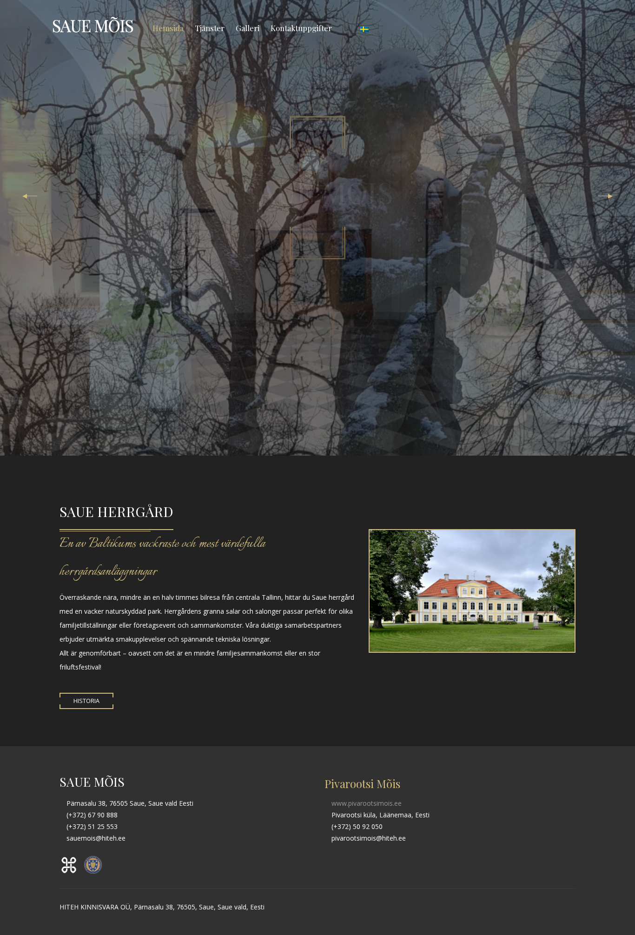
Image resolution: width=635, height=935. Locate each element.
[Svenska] (364, 28)
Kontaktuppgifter (301, 28)
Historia (86, 701)
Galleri (247, 28)
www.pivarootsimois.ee (366, 803)
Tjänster (210, 28)
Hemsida (168, 28)
